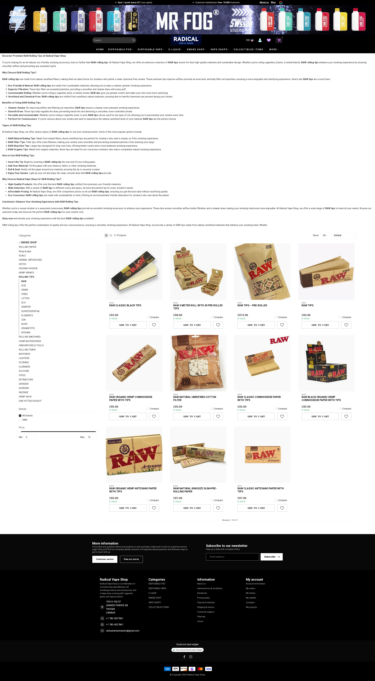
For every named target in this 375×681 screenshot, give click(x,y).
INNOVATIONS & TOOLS (31, 345)
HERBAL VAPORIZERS (30, 259)
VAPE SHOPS (219, 49)
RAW (23, 281)
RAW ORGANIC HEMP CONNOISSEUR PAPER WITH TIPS (130, 399)
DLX (23, 302)
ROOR (24, 324)
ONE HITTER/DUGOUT (30, 401)
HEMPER (26, 307)
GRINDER (23, 383)
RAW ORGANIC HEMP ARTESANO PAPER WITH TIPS (133, 490)
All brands (27, 415)
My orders (250, 588)
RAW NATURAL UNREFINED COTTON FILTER (194, 399)
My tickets (250, 593)
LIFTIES (25, 298)
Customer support (205, 612)
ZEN (23, 319)
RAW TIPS (307, 305)
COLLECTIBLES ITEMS (248, 49)
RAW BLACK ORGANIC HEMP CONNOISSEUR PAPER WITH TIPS (321, 399)
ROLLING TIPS (26, 277)
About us (264, 2)
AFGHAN (25, 332)
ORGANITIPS (28, 328)
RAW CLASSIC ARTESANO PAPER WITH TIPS (260, 490)
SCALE (22, 255)
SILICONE (24, 371)
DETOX (22, 264)
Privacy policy (203, 598)
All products (251, 607)
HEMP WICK (25, 396)
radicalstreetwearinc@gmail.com (122, 630)
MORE (273, 49)
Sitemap (201, 616)
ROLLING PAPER (27, 247)
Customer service (105, 559)
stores (200, 621)
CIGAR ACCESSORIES (30, 341)
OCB (23, 285)
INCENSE (23, 392)
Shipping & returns (205, 607)
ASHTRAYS (24, 354)
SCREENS (24, 388)
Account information (255, 584)
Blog (273, 2)
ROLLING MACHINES (30, 337)
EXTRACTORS (26, 379)
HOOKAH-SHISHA (28, 268)
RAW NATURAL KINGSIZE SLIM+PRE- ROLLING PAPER (195, 490)
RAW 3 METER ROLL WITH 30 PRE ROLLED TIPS (198, 307)
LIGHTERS (24, 358)
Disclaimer (202, 593)
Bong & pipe (25, 251)
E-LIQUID (175, 49)
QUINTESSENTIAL (30, 311)
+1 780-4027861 (114, 618)
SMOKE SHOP (196, 49)
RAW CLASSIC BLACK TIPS (125, 305)
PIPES (22, 375)
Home (100, 49)
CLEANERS (24, 366)
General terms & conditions (209, 588)
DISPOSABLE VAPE (150, 49)
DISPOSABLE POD (120, 49)
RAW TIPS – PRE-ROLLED (252, 305)
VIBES (24, 294)
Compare (154, 317)
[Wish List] (269, 40)
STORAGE (24, 362)
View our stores (131, 559)
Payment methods (206, 602)
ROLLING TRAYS (27, 349)
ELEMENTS (27, 315)
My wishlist (251, 598)
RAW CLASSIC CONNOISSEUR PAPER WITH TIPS (259, 399)
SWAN (24, 289)
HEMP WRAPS (26, 272)
